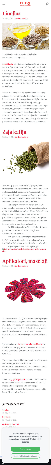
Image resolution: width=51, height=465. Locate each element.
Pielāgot (25, 442)
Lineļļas (5, 410)
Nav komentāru (21, 18)
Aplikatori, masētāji (10, 424)
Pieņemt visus (25, 449)
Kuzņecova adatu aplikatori (30, 344)
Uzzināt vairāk (35, 439)
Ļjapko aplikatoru (18, 379)
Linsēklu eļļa (7, 64)
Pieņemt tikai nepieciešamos (25, 456)
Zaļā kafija (6, 417)
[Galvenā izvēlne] (4, 4)
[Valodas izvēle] (47, 4)
